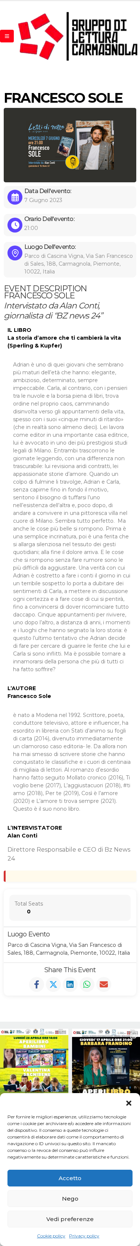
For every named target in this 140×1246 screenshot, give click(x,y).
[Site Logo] (78, 36)
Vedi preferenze (70, 1219)
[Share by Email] (103, 984)
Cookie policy (51, 1236)
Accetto (70, 1178)
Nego (70, 1198)
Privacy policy (84, 1236)
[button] (129, 1102)
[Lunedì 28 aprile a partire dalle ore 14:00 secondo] (34, 1063)
